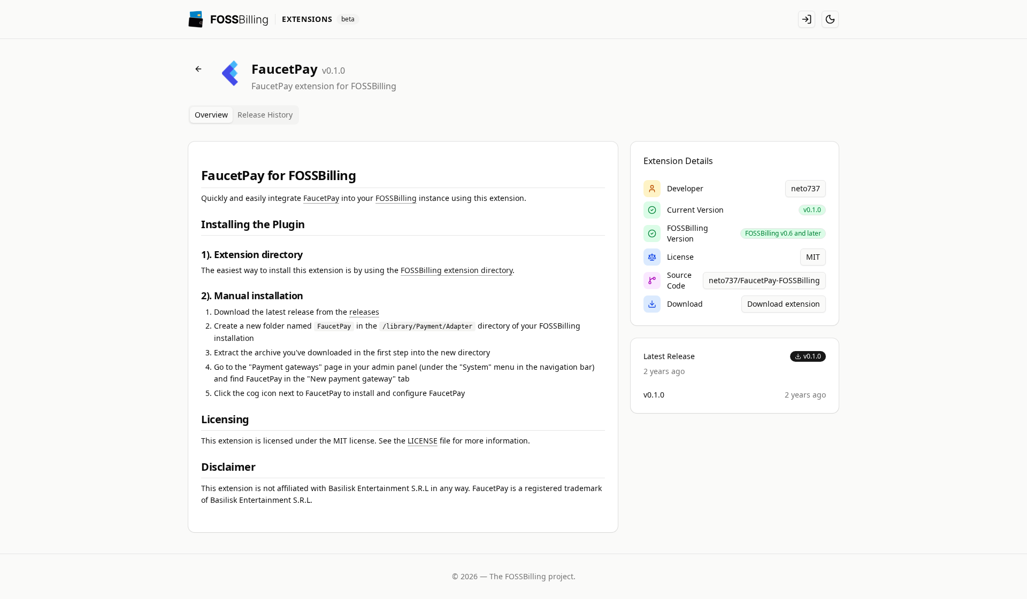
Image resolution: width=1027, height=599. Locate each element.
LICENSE (423, 440)
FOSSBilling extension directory (456, 270)
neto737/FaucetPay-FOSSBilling (764, 280)
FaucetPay (321, 198)
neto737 (805, 188)
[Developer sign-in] (806, 19)
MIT (813, 257)
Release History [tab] (265, 115)
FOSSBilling (396, 198)
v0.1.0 (812, 356)
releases (364, 312)
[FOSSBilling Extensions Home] (228, 19)
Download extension (783, 304)
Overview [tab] (211, 115)
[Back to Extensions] (198, 68)
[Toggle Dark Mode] (830, 19)
